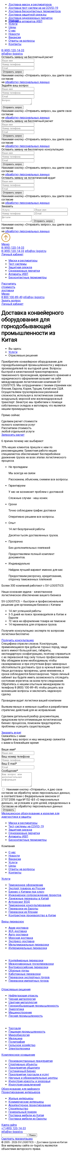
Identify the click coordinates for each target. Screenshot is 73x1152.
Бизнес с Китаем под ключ (26, 891)
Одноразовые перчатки (24, 270)
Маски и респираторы (23, 260)
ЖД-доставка (18, 931)
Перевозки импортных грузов (29, 980)
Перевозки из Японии (23, 912)
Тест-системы (18, 264)
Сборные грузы (19, 970)
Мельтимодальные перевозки (29, 944)
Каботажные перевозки (25, 974)
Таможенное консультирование (30, 905)
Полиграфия (17, 1041)
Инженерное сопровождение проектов (35, 895)
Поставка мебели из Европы (28, 1118)
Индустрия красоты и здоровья (29, 1081)
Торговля (15, 1028)
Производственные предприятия (31, 1061)
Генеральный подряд (23, 1112)
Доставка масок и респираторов (30, 4)
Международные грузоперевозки (31, 964)
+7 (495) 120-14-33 (13, 1128)
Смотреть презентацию (17, 1138)
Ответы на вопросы (22, 40)
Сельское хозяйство (22, 1045)
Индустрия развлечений (25, 1084)
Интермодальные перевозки (28, 948)
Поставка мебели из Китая (26, 1115)
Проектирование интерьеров (20, 1092)
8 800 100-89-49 (12, 297)
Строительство (18, 1108)
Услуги (13, 24)
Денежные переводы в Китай (29, 898)
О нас (12, 30)
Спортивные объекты (23, 1064)
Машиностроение (20, 1012)
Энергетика (16, 1009)
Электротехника (19, 1048)
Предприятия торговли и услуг (29, 1074)
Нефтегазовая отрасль (23, 995)
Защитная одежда (20, 267)
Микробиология (19, 1035)
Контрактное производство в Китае (32, 915)
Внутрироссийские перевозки (28, 967)
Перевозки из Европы (23, 908)
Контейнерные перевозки (26, 960)
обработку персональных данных (27, 82)
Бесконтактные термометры (28, 277)
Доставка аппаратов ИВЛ (25, 21)
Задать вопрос (11, 300)
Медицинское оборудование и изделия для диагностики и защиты (30, 815)
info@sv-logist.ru (12, 53)
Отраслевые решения (15, 989)
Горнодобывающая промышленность (34, 1005)
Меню (5, 244)
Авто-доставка (18, 934)
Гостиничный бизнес (22, 1071)
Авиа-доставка (18, 927)
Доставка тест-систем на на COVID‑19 (33, 8)
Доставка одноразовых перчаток (31, 18)
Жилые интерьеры (21, 1098)
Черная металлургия (22, 999)
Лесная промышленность (26, 1016)
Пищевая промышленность (27, 1031)
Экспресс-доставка (21, 941)
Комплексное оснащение (18, 1054)
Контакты (15, 44)
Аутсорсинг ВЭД (19, 902)
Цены (12, 27)
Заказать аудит (11, 732)
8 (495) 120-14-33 (12, 50)
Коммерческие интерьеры (26, 1102)
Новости (14, 34)
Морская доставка (21, 938)
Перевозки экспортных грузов (29, 977)
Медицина (15, 1038)
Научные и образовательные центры (33, 1078)
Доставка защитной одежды (28, 14)
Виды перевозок (12, 921)
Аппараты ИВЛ (18, 274)
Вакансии (15, 37)
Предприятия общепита (24, 1067)
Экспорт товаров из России (27, 888)
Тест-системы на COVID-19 (26, 826)
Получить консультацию (17, 640)
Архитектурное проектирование (30, 1105)
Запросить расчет (12, 435)
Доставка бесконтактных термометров (35, 11)
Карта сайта (9, 1125)
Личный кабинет (12, 254)
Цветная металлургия (23, 1002)
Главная (14, 20)
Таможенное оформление (26, 885)
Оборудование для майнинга (20, 1089)
